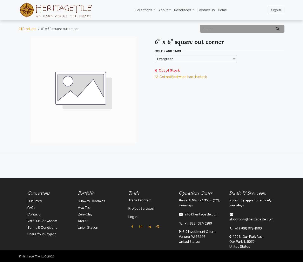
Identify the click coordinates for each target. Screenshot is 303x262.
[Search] (277, 29)
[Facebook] (132, 226)
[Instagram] (140, 226)
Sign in (276, 10)
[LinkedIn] (149, 226)
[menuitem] (145, 10)
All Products (27, 28)
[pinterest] (158, 226)
